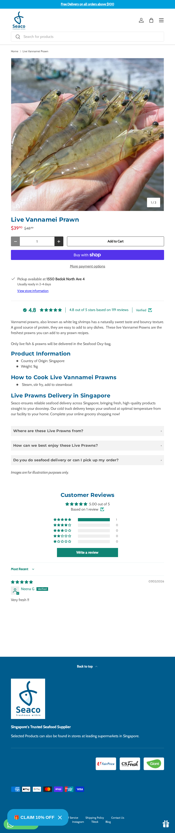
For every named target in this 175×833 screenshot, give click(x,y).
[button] (151, 20)
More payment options (87, 266)
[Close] (60, 817)
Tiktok (94, 821)
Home (14, 51)
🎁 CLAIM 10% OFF (34, 817)
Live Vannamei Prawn (35, 51)
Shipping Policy (94, 817)
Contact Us (117, 817)
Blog (108, 821)
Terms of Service (68, 817)
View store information (33, 291)
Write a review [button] (87, 552)
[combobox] (87, 36)
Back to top (85, 666)
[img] (22, 582)
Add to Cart (116, 241)
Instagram (78, 821)
